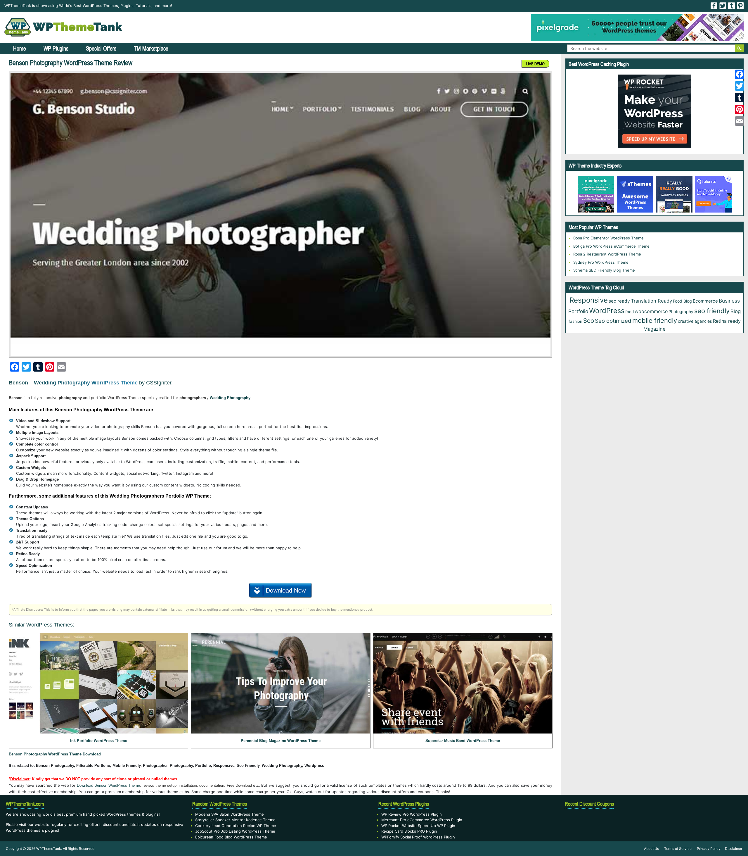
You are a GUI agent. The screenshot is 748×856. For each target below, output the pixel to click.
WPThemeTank (48, 848)
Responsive (588, 300)
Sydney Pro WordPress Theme (600, 262)
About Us (651, 848)
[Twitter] (739, 86)
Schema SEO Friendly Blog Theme (604, 270)
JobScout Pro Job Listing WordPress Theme (235, 831)
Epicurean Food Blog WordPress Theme (231, 837)
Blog (735, 311)
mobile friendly (654, 320)
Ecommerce (705, 301)
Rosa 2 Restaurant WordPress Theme (607, 254)
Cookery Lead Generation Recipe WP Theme (235, 825)
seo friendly (712, 311)
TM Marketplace (151, 48)
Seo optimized (613, 320)
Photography (681, 311)
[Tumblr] (739, 97)
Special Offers (101, 48)
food (629, 311)
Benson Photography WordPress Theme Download (55, 754)
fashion (575, 321)
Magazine (654, 329)
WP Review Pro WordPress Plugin (411, 814)
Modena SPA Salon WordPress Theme (229, 814)
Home (19, 48)
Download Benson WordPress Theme (108, 785)
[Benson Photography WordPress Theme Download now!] (280, 214)
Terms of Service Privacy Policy (692, 848)
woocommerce (651, 311)
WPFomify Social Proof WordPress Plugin (418, 837)
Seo (588, 320)
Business (729, 301)
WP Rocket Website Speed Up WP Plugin (418, 825)
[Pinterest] (739, 109)
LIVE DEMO (535, 64)
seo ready (619, 301)
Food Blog (682, 300)
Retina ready (727, 321)
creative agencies (695, 321)
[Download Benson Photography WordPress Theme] (280, 589)
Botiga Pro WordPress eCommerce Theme (611, 246)
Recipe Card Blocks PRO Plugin (409, 831)
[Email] (739, 121)
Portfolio (578, 311)
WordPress (606, 310)
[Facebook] (739, 74)
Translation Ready (651, 301)
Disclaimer (733, 848)
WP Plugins (56, 48)
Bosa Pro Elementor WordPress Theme (608, 238)
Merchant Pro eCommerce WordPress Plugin (421, 819)
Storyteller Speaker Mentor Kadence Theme (235, 819)
